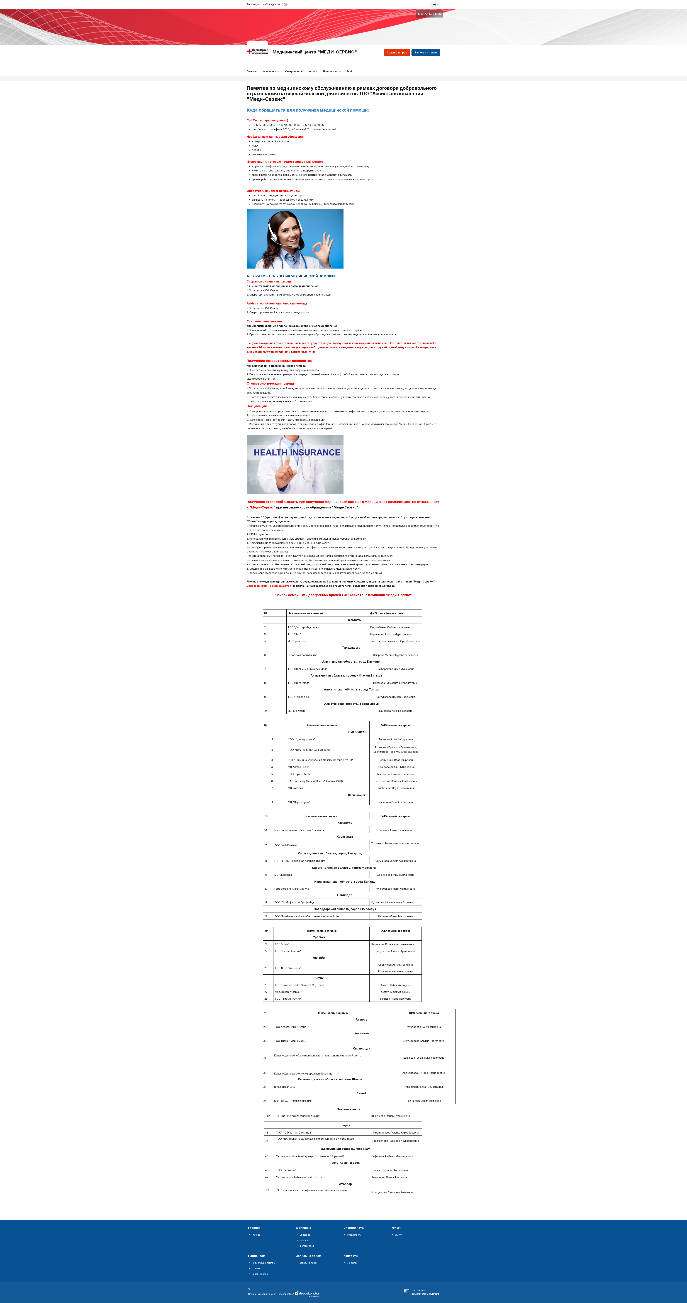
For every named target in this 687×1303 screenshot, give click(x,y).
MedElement (433, 1293)
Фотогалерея (306, 1246)
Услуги (313, 71)
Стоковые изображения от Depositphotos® (271, 1294)
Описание (304, 1234)
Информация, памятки (263, 1263)
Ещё (349, 71)
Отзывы (256, 1268)
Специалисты (294, 71)
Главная (252, 71)
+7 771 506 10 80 (431, 13)
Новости (304, 1240)
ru (434, 4)
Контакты (352, 1263)
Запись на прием (426, 52)
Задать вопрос (397, 52)
